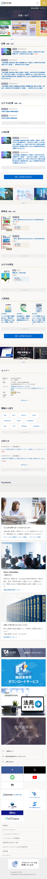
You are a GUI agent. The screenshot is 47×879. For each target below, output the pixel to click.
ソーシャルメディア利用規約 (11, 838)
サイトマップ (6, 855)
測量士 (5, 426)
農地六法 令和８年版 (19, 273)
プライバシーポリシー (9, 830)
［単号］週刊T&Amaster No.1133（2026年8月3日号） (29, 238)
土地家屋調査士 (30, 420)
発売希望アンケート (10, 637)
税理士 (14, 415)
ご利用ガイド (10, 751)
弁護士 (5, 415)
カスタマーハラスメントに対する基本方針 (15, 847)
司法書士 (34, 415)
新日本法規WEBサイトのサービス (16, 756)
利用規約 (5, 825)
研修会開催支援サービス (11, 590)
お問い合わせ (10, 761)
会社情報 (5, 851)
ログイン (43, 8)
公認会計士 (23, 415)
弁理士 (14, 426)
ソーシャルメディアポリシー (11, 834)
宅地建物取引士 (37, 426)
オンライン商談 (35, 537)
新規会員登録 (35, 8)
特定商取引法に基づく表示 (10, 842)
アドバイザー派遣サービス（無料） (15, 537)
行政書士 (19, 420)
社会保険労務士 (7, 420)
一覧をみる (23, 400)
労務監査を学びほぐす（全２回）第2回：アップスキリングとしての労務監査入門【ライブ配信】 (27, 388)
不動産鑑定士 (24, 426)
